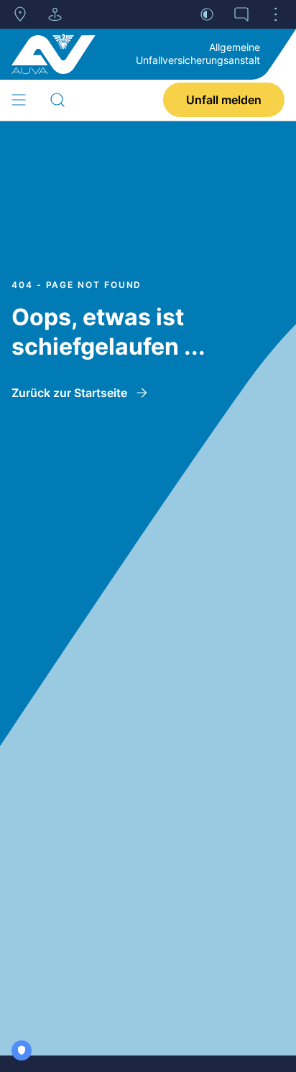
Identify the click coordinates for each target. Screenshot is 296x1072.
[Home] (53, 54)
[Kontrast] (207, 14)
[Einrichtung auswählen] (54, 14)
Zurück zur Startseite (69, 393)
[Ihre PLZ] (20, 14)
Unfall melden (224, 100)
